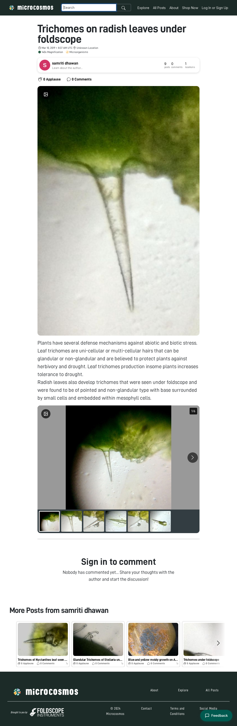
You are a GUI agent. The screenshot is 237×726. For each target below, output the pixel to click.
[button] (42, 644)
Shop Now (190, 8)
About (173, 8)
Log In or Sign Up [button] (215, 8)
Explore (143, 8)
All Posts (159, 8)
